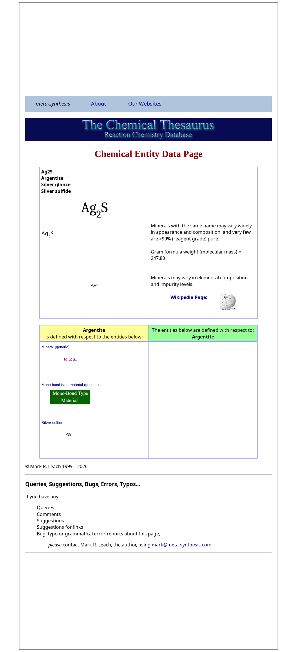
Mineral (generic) (55, 347)
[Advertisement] (148, 49)
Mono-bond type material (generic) (70, 385)
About (98, 103)
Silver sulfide (52, 423)
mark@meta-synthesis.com (181, 544)
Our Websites (145, 103)
